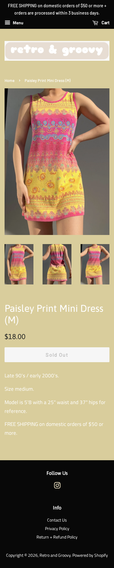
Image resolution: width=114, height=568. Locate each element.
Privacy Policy (57, 528)
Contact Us (57, 520)
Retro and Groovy (55, 555)
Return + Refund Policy (57, 537)
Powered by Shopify (90, 555)
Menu (17, 22)
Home (10, 80)
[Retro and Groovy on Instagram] (57, 486)
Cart (105, 22)
